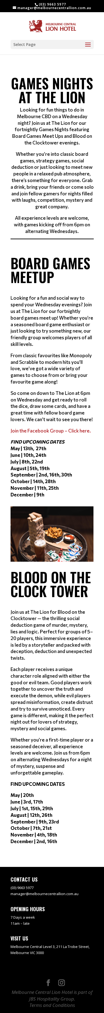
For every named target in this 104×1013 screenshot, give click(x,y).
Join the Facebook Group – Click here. (51, 431)
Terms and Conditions (52, 1005)
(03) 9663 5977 (52, 4)
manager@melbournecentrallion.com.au (44, 893)
